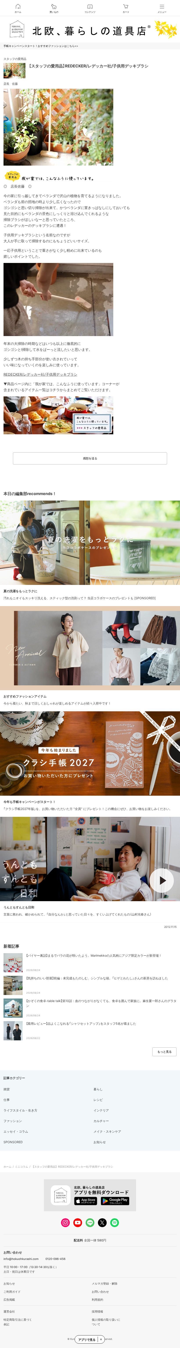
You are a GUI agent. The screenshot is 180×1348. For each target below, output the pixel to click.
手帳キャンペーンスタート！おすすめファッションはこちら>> (41, 46)
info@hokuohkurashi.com (21, 1259)
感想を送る (90, 458)
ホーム (18, 12)
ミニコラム (21, 1166)
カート (126, 12)
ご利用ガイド (12, 1291)
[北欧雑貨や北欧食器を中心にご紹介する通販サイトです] (90, 29)
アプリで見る (86, 1339)
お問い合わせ (100, 1291)
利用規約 (97, 1299)
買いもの (54, 12)
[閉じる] (101, 1339)
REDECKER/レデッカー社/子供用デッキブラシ (40, 374)
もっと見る (164, 1051)
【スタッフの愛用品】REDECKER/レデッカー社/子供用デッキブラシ (88, 66)
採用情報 (97, 1311)
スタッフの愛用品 (15, 59)
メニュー (162, 12)
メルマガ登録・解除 (104, 1283)
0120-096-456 (55, 1259)
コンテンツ (90, 12)
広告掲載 (9, 1299)
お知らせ (9, 1283)
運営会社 (9, 1311)
